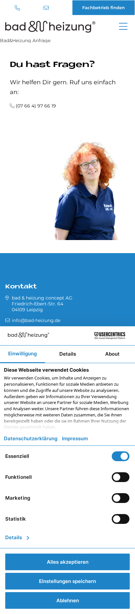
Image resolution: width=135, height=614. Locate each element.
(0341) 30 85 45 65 (18, 7)
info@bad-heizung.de (47, 7)
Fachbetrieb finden (103, 7)
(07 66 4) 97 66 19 (36, 106)
